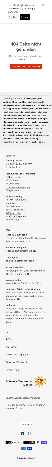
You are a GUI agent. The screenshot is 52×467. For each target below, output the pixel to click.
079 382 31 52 (13, 213)
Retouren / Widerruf (16, 362)
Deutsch (25, 424)
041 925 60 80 (13, 183)
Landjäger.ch (29, 458)
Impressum (11, 346)
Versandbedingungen (17, 354)
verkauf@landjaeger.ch (18, 187)
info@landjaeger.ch (16, 216)
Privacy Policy (13, 369)
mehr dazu (24, 241)
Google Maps (12, 190)
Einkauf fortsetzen (24, 66)
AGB (8, 339)
